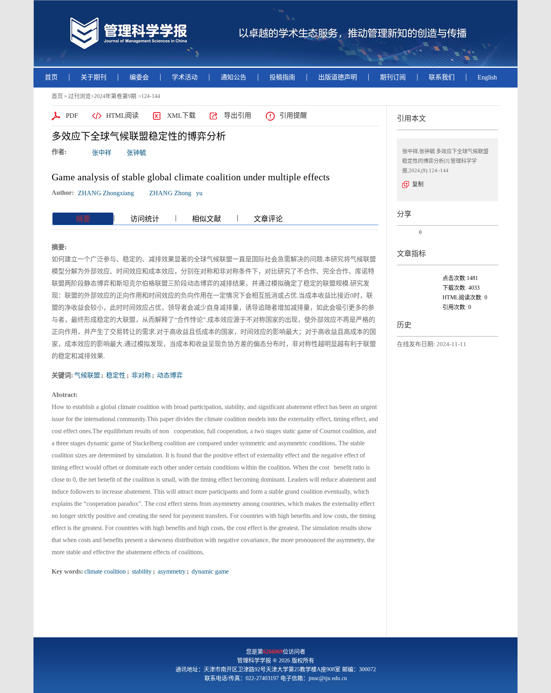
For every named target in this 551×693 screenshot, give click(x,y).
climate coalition (105, 571)
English (487, 77)
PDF (72, 115)
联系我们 (442, 77)
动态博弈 (169, 375)
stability (141, 571)
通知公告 (233, 77)
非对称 (140, 375)
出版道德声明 (337, 77)
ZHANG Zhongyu (175, 193)
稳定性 (114, 375)
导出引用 (237, 115)
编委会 (139, 77)
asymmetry (171, 571)
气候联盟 (87, 375)
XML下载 (181, 115)
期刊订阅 (393, 77)
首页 (51, 77)
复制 (418, 184)
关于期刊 (93, 77)
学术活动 (185, 77)
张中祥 (101, 152)
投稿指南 (282, 77)
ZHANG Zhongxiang (106, 193)
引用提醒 (293, 115)
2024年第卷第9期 (115, 96)
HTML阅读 (122, 115)
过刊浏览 (79, 96)
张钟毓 (136, 152)
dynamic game (209, 571)
